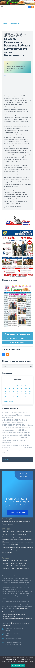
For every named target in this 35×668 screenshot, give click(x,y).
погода (25, 445)
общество (13, 442)
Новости (5, 521)
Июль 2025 (5, 566)
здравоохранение (7, 432)
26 (5, 396)
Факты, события (7, 552)
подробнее (9, 659)
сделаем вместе (22, 450)
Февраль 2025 (24, 568)
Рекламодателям (7, 524)
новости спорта (18, 440)
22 (17, 394)
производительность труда (17, 447)
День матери (9, 417)
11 (29, 388)
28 (13, 396)
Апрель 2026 (14, 563)
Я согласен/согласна (18, 665)
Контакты (12, 521)
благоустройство (23, 427)
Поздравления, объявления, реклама (14, 547)
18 (29, 391)
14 (13, 391)
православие (6, 447)
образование (6, 442)
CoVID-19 (5, 531)
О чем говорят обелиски (17, 422)
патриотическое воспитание (10, 445)
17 (26, 391)
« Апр (6, 401)
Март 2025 (15, 568)
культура (4, 435)
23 (21, 394)
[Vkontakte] (29, 7)
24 (26, 394)
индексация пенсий (18, 432)
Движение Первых (22, 415)
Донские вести (13, 36)
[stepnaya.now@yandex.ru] (4, 639)
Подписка (26, 521)
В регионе (5, 534)
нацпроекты (15, 438)
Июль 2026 (15, 560)
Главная (4, 23)
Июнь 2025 (14, 566)
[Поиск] (31, 366)
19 (5, 394)
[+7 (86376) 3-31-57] (4, 634)
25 (29, 394)
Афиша (12, 531)
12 (5, 391)
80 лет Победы (8, 413)
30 (21, 396)
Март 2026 (22, 563)
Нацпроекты (28, 539)
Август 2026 (6, 560)
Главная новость (14, 23)
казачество (26, 432)
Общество (5, 542)
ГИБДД (15, 412)
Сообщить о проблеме (17, 512)
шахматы (4, 452)
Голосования (6, 537)
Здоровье (5, 539)
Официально (28, 542)
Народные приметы (16, 539)
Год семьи (11, 415)
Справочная (6, 549)
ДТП (16, 415)
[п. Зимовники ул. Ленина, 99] (4, 643)
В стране (13, 534)
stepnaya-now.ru (22, 608)
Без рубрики (20, 531)
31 (26, 396)
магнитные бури (11, 435)
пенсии (20, 445)
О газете (19, 521)
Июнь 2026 (23, 560)
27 (9, 396)
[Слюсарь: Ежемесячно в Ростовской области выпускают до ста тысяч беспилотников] (17, 75)
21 (13, 394)
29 (17, 396)
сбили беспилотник (14, 450)
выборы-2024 (11, 430)
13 (9, 391)
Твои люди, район (17, 549)
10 (26, 388)
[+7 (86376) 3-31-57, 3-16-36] (4, 629)
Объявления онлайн (16, 542)
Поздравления (13, 544)
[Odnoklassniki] (32, 7)
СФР (10, 427)
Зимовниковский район (15, 419)
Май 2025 (22, 566)
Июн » (11, 401)
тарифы (28, 450)
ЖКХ (13, 417)
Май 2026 (5, 563)
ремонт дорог (5, 450)
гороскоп (19, 429)
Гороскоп (15, 537)
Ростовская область (13, 424)
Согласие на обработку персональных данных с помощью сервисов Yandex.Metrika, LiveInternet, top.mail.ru (17, 614)
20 (9, 394)
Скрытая (30, 547)
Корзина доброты (6, 422)
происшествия (28, 447)
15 (17, 391)
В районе (28, 531)
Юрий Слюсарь (15, 427)
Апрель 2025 (6, 568)
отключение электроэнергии (23, 442)
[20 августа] (17, 305)
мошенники (18, 435)
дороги (26, 430)
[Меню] (2, 7)
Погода (5, 459)
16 (21, 391)
